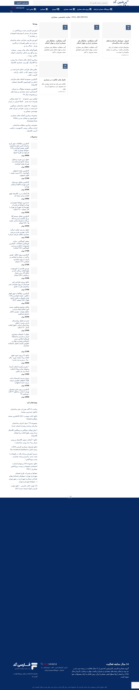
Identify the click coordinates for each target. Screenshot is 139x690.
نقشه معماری (68, 9)
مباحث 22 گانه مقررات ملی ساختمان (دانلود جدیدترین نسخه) (24, 410)
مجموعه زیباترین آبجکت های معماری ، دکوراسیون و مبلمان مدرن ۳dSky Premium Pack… (23, 118)
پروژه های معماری (83, 9)
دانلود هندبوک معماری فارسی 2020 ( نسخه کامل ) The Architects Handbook (23, 448)
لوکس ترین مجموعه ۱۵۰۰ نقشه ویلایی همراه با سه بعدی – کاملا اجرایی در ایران (22, 100)
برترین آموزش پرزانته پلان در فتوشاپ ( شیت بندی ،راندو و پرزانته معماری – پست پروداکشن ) (23, 456)
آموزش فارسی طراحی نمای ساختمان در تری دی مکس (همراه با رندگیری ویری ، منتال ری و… (23, 43)
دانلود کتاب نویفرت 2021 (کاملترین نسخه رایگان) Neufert (22, 417)
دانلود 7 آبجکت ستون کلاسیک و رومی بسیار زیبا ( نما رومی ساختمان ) (24, 441)
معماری (42, 9)
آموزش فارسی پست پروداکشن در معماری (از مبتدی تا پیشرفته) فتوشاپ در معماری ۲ (23, 33)
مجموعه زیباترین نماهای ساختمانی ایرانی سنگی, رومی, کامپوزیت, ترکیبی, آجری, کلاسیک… (23, 128)
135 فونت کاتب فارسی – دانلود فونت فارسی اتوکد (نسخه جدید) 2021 (24, 487)
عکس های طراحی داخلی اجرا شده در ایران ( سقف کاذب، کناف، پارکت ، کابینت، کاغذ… (23, 72)
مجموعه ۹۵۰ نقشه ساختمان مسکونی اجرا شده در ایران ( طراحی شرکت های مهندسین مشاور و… (23, 108)
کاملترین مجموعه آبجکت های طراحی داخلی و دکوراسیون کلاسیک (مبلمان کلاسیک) (24, 82)
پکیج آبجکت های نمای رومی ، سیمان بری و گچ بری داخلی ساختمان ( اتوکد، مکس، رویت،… (24, 52)
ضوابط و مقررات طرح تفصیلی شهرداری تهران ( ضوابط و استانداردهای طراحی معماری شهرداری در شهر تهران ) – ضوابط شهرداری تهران (23, 477)
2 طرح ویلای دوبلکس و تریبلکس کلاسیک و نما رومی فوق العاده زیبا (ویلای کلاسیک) (22, 433)
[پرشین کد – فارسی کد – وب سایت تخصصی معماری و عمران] (120, 3)
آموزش (54, 9)
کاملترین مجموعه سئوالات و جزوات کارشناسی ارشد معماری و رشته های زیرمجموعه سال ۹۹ (24, 91)
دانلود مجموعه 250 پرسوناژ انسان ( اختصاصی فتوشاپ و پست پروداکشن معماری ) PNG (24, 466)
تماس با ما (30, 9)
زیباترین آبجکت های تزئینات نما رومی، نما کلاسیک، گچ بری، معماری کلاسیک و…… (23, 62)
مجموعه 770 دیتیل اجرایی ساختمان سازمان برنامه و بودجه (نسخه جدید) (24, 424)
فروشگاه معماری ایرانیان (101, 9)
